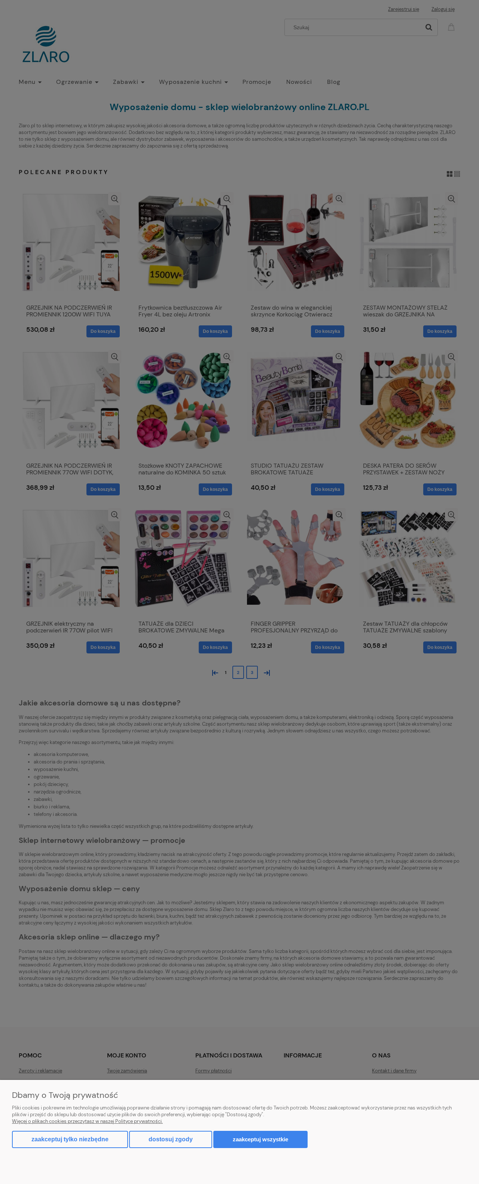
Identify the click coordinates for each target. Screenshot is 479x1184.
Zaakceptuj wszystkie (260, 1139)
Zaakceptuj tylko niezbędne (70, 1139)
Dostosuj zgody (171, 1139)
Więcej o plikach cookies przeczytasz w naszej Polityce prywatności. (87, 1121)
